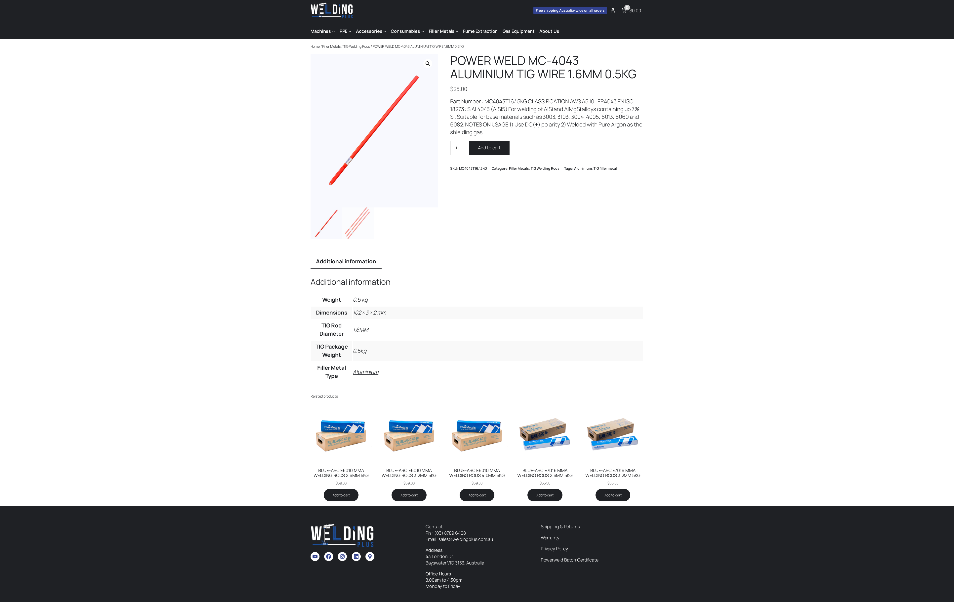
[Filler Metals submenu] (457, 31)
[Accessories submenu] (384, 31)
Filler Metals (331, 46)
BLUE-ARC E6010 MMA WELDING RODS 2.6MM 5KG (341, 473)
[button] (427, 63)
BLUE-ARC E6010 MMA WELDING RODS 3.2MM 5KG (409, 473)
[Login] (612, 10)
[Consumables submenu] (422, 31)
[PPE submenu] (350, 31)
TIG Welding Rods (356, 46)
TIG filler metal (605, 168)
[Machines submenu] (333, 31)
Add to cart (489, 148)
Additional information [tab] (346, 261)
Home (315, 46)
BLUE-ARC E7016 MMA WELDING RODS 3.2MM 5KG (612, 473)
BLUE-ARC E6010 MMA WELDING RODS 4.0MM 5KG (477, 473)
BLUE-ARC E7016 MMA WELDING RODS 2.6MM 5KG (545, 473)
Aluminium (583, 168)
